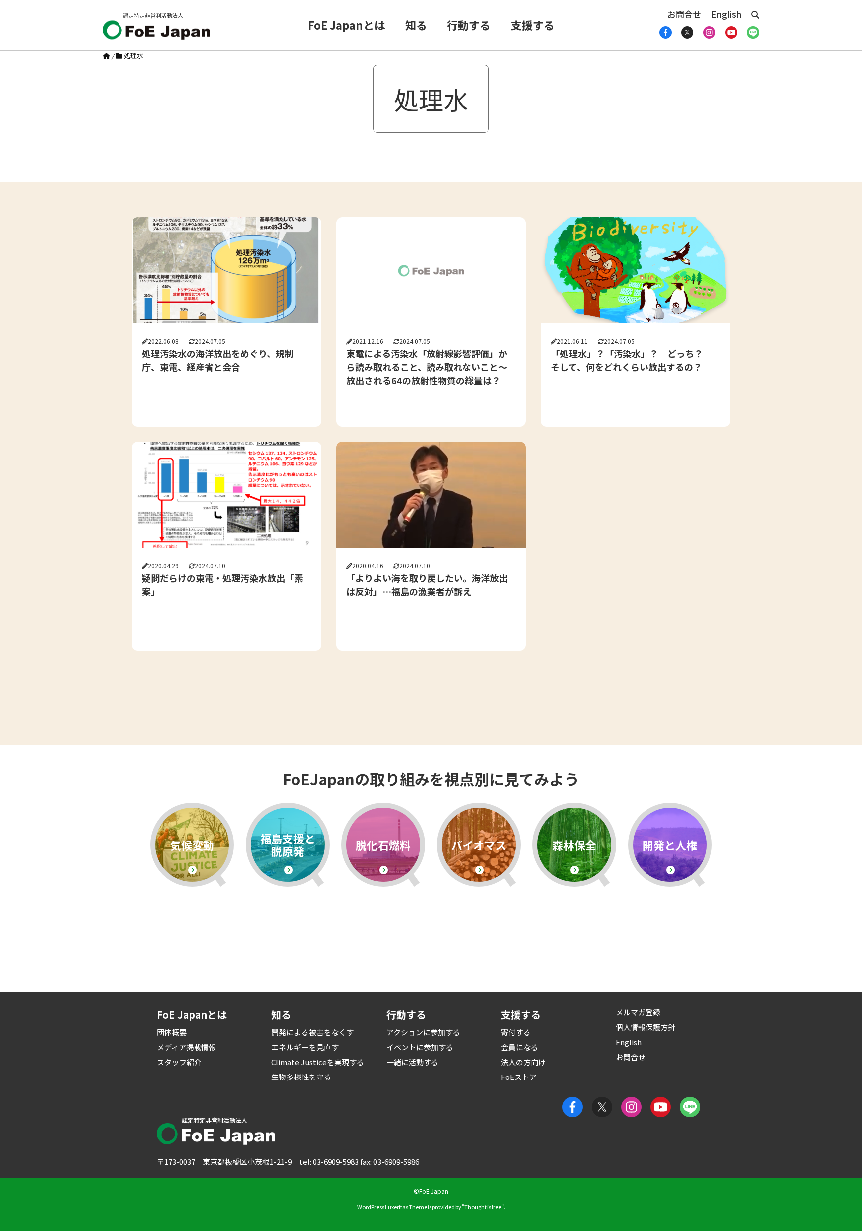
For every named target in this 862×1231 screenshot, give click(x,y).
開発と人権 (670, 845)
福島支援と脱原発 (287, 844)
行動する (469, 25)
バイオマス (478, 845)
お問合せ (684, 14)
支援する (533, 25)
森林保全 (574, 845)
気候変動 (192, 845)
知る (416, 25)
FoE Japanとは (346, 25)
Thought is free (482, 1207)
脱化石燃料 (383, 845)
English (726, 14)
